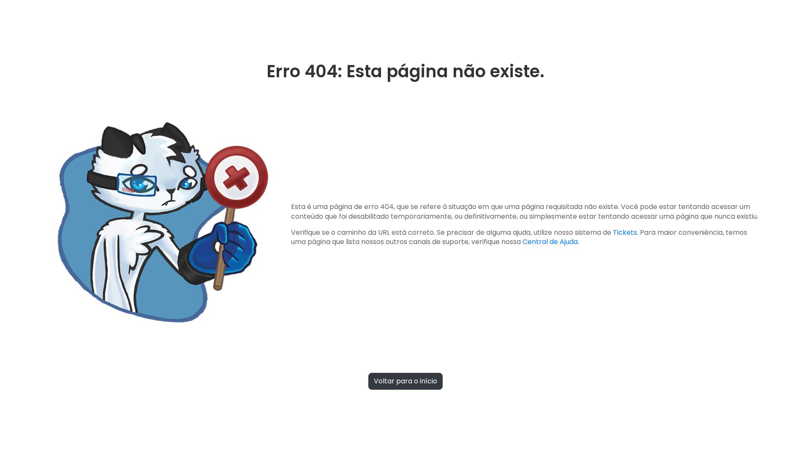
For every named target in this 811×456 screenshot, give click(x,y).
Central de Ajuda (550, 242)
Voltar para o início (405, 381)
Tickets (625, 232)
